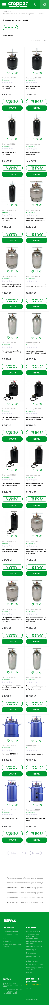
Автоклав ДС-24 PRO (34, 754)
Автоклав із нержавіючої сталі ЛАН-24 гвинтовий (36, 286)
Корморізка (31, 953)
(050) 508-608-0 (32, 982)
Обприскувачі (32, 961)
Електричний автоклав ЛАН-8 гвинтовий (11, 418)
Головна (6, 11)
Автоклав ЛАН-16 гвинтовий (33, 87)
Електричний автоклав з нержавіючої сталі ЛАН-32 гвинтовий (12, 688)
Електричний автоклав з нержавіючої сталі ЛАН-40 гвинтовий (36, 688)
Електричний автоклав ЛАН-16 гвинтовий (35, 418)
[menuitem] (10, 931)
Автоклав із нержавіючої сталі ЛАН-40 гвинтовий (36, 352)
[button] (8, 72)
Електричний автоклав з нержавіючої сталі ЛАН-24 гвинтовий (36, 620)
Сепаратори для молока (33, 957)
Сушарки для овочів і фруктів (35, 968)
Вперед (35, 853)
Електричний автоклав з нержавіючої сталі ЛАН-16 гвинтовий (12, 619)
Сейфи (29, 973)
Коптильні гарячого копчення (34, 942)
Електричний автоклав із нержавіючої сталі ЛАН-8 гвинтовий (36, 551)
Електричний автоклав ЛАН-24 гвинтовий (11, 484)
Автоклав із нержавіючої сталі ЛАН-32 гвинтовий (11, 352)
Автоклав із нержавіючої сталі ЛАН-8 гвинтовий (36, 219)
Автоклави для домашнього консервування (18, 14)
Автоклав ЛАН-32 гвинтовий (33, 153)
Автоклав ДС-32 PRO (10, 818)
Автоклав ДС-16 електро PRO (35, 819)
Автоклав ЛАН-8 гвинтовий (8, 87)
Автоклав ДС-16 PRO (10, 754)
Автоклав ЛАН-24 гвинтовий (9, 153)
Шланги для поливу (34, 964)
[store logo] (18, 4)
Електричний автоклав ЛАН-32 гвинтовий (35, 484)
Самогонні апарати (34, 946)
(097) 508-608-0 (32, 979)
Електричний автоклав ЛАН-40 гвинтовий (11, 550)
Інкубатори (31, 950)
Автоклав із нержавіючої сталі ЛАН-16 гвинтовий (11, 286)
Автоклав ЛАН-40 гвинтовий (9, 219)
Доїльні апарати (33, 931)
